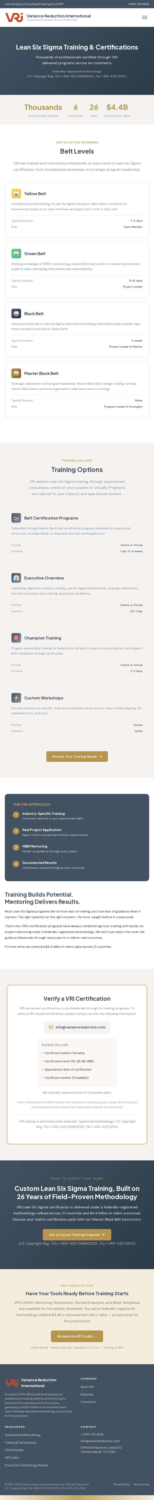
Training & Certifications (20, 1442)
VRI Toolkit (12, 1457)
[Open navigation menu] (144, 17)
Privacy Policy (122, 1484)
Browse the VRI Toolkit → (77, 1336)
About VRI (87, 1386)
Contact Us (88, 1402)
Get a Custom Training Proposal (74, 1235)
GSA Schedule (14, 1450)
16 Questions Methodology (23, 1435)
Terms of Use (141, 1484)
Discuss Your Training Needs (74, 756)
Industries (87, 1394)
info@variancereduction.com (80, 1027)
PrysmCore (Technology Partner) (26, 1465)
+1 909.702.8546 (138, 4)
